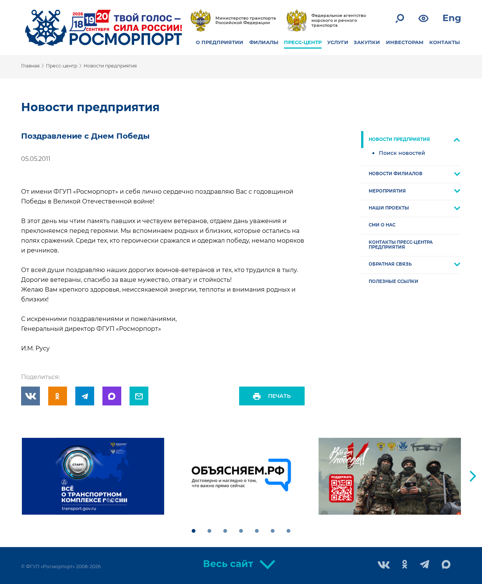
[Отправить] (139, 396)
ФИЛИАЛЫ (263, 42)
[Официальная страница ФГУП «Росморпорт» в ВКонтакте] (383, 566)
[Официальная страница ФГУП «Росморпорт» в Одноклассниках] (404, 565)
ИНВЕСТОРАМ (405, 42)
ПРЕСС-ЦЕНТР (303, 42)
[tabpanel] (93, 476)
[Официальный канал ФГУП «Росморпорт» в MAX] (446, 565)
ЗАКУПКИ (367, 42)
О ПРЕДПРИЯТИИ (219, 42)
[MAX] (111, 396)
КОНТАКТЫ (444, 42)
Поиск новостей (402, 153)
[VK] (30, 396)
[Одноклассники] (57, 396)
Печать (279, 396)
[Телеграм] (84, 396)
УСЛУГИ (337, 42)
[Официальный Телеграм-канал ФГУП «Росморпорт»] (424, 565)
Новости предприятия (110, 66)
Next (473, 476)
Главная (30, 66)
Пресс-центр (61, 66)
